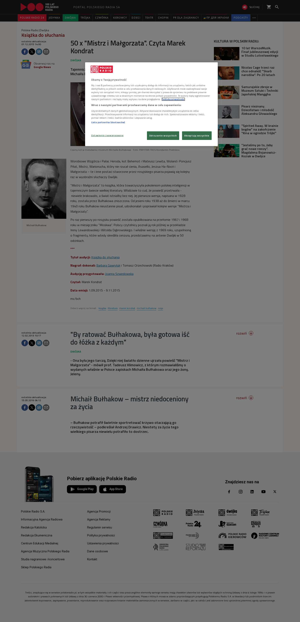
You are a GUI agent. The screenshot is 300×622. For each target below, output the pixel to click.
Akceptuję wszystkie (196, 135)
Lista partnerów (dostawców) (108, 122)
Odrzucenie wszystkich (163, 135)
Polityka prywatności (173, 99)
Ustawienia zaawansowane (107, 135)
